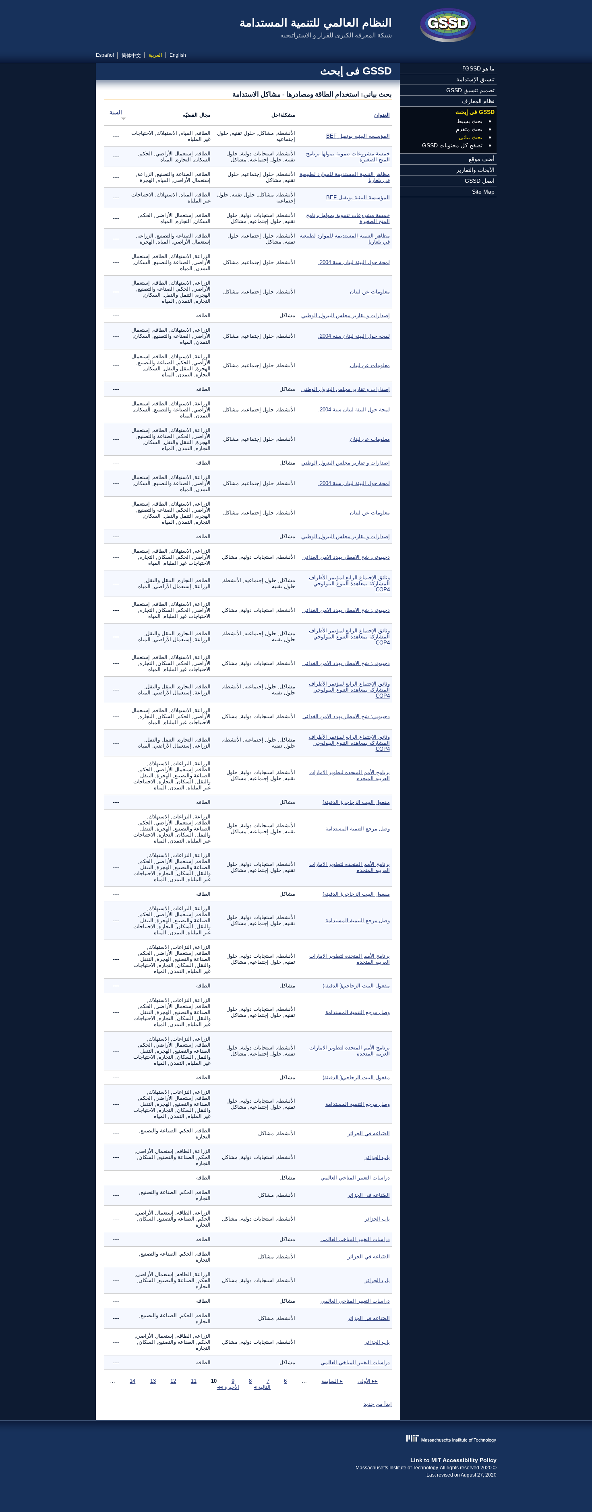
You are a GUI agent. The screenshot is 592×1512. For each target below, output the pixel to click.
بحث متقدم (469, 129)
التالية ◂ (262, 1387)
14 (132, 1381)
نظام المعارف (478, 101)
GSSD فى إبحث (475, 112)
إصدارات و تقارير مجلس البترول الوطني (345, 315)
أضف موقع (482, 159)
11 (194, 1381)
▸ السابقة (332, 1381)
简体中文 (131, 55)
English (178, 55)
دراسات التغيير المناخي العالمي (355, 1178)
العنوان (382, 115)
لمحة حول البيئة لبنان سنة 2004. (354, 262)
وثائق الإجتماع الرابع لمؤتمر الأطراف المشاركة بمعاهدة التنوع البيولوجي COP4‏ (349, 583)
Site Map (483, 191)
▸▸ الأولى (368, 1381)
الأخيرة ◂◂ (228, 1387)
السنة (116, 112)
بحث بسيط (469, 121)
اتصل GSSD (480, 181)
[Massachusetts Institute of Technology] (296, 1439)
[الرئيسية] (448, 26)
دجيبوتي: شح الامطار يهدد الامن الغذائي (346, 557)
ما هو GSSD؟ (478, 68)
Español (105, 55)
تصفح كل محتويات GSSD (452, 145)
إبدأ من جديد (378, 1404)
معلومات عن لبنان (370, 292)
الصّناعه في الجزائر (369, 1133)
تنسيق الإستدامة (475, 79)
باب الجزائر (377, 1157)
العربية (155, 55)
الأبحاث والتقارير (475, 170)
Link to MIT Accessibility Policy (453, 1460)
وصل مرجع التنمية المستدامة (357, 829)
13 (153, 1381)
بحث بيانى (470, 137)
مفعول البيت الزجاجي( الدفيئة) (356, 802)
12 (173, 1381)
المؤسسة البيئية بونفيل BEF (358, 136)
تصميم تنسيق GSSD (470, 90)
